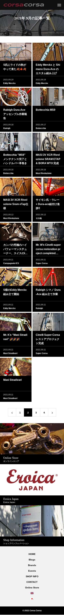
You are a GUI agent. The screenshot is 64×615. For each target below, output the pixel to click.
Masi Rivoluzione (44, 173)
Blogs (32, 559)
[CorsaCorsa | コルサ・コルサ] (23, 5)
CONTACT (32, 582)
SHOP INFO (32, 576)
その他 (39, 218)
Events (32, 571)
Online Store (32, 587)
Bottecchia (41, 128)
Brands (32, 565)
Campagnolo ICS (11, 263)
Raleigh (6, 128)
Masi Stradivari (10, 353)
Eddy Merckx (9, 83)
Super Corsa (42, 263)
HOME (32, 554)
